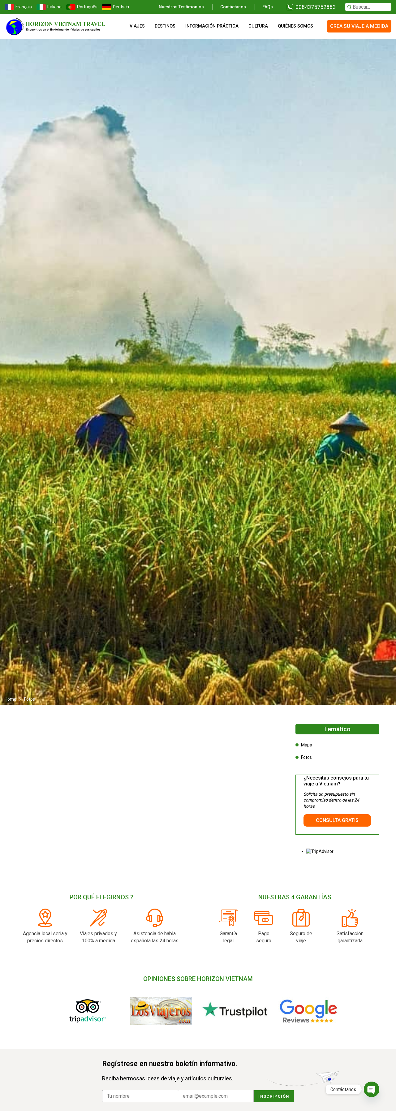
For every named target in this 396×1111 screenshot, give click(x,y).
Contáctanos (233, 6)
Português (86, 6)
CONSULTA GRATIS (337, 820)
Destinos (165, 26)
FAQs (267, 6)
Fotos (306, 757)
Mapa (306, 744)
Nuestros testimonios (181, 6)
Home (11, 699)
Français (22, 6)
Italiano (53, 6)
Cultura (258, 26)
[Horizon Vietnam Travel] (59, 26)
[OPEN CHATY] (371, 1089)
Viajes (137, 26)
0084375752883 (315, 7)
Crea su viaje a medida (359, 26)
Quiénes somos (295, 26)
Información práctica (212, 26)
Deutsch (120, 6)
